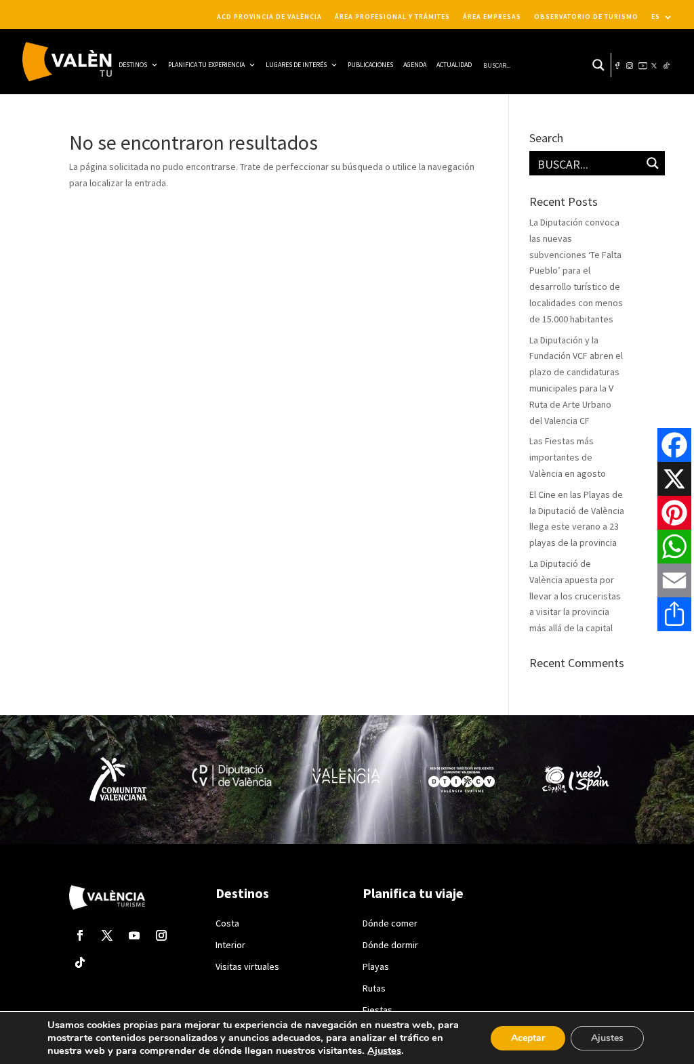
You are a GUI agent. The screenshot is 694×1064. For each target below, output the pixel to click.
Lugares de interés (296, 64)
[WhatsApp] (674, 546)
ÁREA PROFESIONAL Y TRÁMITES (392, 16)
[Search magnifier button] (598, 65)
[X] (674, 479)
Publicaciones (370, 64)
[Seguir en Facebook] (80, 935)
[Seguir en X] (107, 935)
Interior (230, 945)
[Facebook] (674, 445)
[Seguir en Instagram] (161, 935)
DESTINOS (133, 64)
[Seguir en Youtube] (134, 935)
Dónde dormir (390, 945)
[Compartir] (674, 614)
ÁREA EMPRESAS (492, 16)
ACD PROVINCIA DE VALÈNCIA (269, 16)
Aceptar (528, 1037)
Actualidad (454, 64)
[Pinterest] (674, 513)
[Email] (674, 580)
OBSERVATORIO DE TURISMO (586, 16)
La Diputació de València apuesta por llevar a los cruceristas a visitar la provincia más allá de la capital (575, 595)
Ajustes (384, 1050)
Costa (227, 923)
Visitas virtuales (247, 966)
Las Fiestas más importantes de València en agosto (567, 457)
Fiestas (377, 1010)
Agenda (414, 64)
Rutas (374, 988)
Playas (376, 966)
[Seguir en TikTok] (80, 962)
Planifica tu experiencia (206, 64)
